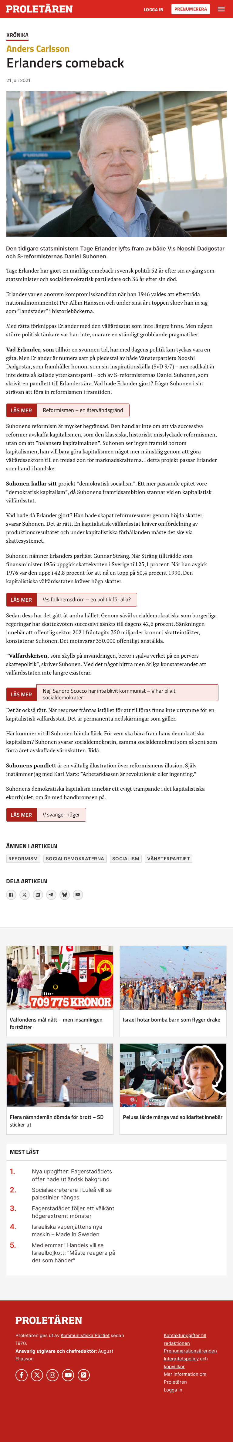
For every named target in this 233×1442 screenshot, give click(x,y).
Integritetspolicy (181, 1359)
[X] (24, 895)
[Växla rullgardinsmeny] (221, 9)
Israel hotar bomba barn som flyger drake (171, 1019)
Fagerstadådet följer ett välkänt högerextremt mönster (73, 1212)
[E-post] (78, 895)
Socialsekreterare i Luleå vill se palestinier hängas (72, 1193)
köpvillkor (174, 1366)
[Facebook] (11, 895)
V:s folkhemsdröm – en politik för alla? (87, 599)
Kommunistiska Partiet (85, 1335)
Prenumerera (190, 8)
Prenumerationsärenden (190, 1351)
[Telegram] (51, 895)
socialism (126, 859)
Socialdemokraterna (75, 859)
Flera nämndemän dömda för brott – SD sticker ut (57, 1121)
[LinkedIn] (38, 895)
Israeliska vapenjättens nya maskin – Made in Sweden (67, 1230)
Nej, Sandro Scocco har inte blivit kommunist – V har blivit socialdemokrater (109, 694)
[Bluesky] (64, 895)
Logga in (154, 9)
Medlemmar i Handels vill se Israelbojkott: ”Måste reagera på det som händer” (73, 1253)
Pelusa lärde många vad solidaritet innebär (173, 1117)
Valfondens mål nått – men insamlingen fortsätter (56, 1023)
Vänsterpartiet (168, 859)
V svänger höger (61, 814)
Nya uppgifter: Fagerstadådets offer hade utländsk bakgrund (72, 1175)
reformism (23, 859)
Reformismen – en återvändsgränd (83, 410)
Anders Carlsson (38, 48)
